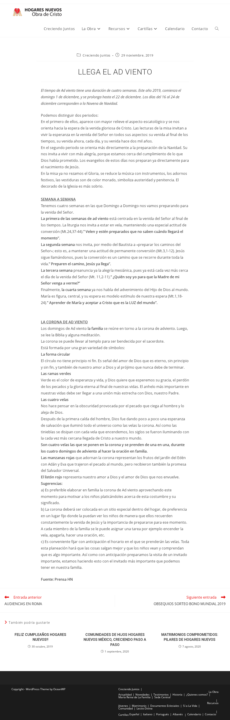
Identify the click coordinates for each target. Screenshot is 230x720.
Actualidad (125, 694)
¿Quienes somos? (197, 694)
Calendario (194, 714)
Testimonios (161, 694)
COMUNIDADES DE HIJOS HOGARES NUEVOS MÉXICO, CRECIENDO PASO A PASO (115, 639)
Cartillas (123, 715)
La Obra (214, 692)
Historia (177, 694)
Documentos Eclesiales (164, 706)
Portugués (162, 714)
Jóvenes (123, 706)
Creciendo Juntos (97, 55)
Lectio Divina (145, 708)
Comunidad (125, 708)
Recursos (213, 703)
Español (134, 714)
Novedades (142, 694)
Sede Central (162, 697)
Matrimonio (139, 706)
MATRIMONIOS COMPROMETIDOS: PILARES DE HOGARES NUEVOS (189, 637)
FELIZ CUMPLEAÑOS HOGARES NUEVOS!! (40, 637)
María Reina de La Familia (134, 697)
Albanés (178, 714)
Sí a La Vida (190, 706)
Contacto (210, 714)
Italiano (147, 714)
